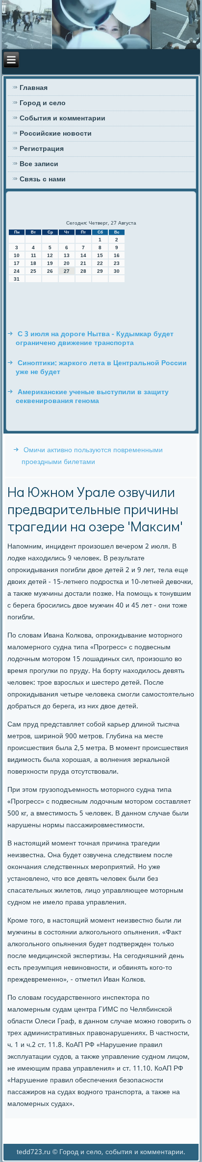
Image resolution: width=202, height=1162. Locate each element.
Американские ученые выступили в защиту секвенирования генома (92, 396)
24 (17, 271)
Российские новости (56, 134)
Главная (34, 88)
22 (100, 263)
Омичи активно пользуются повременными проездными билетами (92, 456)
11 (33, 255)
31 (17, 279)
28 (83, 271)
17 (17, 263)
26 (50, 271)
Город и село (43, 103)
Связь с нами (43, 179)
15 (100, 255)
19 (50, 263)
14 (83, 255)
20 (67, 263)
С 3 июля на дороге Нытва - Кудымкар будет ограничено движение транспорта (95, 338)
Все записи (39, 164)
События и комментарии (62, 118)
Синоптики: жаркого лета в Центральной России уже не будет (101, 367)
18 (33, 263)
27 (67, 271)
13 (67, 255)
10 (17, 255)
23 (117, 263)
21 (83, 263)
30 (117, 271)
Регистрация (42, 149)
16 (117, 255)
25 (33, 271)
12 (50, 255)
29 (100, 271)
